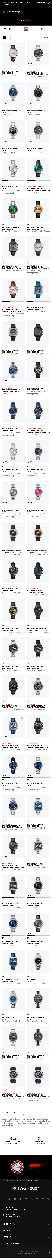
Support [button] (7, 1237)
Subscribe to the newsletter (15, 1208)
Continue (35, 20)
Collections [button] (9, 1224)
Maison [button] (6, 1230)
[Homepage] (26, 29)
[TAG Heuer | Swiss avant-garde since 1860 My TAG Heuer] (26, 1188)
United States (11, 12)
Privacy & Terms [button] (11, 1243)
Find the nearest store (13, 1215)
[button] (47, 29)
